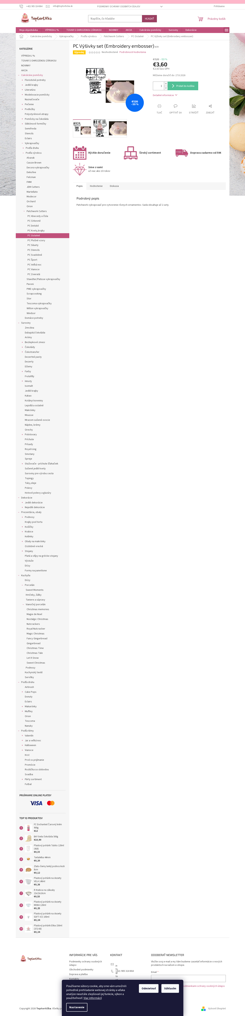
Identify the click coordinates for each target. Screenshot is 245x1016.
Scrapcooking (34, 294)
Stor (29, 298)
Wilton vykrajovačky (37, 308)
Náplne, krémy (32, 425)
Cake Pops (30, 692)
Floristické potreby (35, 80)
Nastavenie (76, 1007)
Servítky (29, 677)
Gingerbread (33, 643)
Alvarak (31, 158)
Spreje (28, 459)
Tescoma (30, 721)
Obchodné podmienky (81, 969)
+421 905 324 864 (125, 971)
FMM (29, 182)
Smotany (29, 454)
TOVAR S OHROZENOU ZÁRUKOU (38, 61)
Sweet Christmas (36, 663)
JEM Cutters (33, 187)
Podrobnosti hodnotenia (133, 52)
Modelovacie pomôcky (37, 95)
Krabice (29, 531)
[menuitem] (28, 30)
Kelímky (29, 536)
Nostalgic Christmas (37, 619)
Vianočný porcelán (36, 604)
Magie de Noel (34, 614)
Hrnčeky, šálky (34, 595)
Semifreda (30, 128)
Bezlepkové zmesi (35, 342)
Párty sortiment (33, 779)
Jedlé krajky (31, 85)
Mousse (29, 415)
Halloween (30, 745)
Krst (27, 755)
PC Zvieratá (34, 274)
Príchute (29, 439)
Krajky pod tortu (33, 522)
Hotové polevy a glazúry (38, 493)
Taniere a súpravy (35, 600)
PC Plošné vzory (36, 240)
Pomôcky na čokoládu (37, 119)
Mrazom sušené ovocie (37, 420)
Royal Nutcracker (36, 629)
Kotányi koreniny (34, 400)
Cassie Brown (34, 163)
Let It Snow (33, 658)
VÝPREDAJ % (28, 56)
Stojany (29, 551)
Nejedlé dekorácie (35, 507)
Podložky (30, 109)
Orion (30, 206)
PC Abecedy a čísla (38, 216)
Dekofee (31, 172)
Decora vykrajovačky (38, 167)
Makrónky (30, 410)
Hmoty (28, 381)
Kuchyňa (25, 575)
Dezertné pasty (33, 357)
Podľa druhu (32, 148)
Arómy (28, 337)
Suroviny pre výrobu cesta (39, 473)
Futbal (28, 784)
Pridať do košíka (185, 85)
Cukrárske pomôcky (32, 75)
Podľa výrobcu (34, 153)
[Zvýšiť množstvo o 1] (166, 84)
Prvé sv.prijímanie (34, 760)
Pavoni (30, 284)
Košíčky (29, 527)
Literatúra (30, 90)
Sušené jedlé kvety (35, 468)
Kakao (28, 396)
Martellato (32, 192)
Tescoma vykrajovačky (39, 303)
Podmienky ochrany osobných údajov (118, 6)
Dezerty (29, 361)
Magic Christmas (35, 633)
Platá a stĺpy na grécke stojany (41, 556)
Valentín (29, 735)
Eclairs (28, 138)
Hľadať (149, 18)
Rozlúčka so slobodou (37, 769)
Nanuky (29, 726)
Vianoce (29, 750)
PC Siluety (33, 245)
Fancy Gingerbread (37, 638)
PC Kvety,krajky (36, 230)
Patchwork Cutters (37, 211)
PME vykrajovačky (36, 289)
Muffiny (29, 711)
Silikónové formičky (35, 124)
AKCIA (24, 70)
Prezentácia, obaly (31, 512)
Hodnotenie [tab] (96, 186)
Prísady (29, 444)
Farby (28, 371)
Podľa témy (27, 731)
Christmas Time (35, 648)
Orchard (31, 201)
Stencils (29, 133)
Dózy (27, 566)
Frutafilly (29, 376)
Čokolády (30, 347)
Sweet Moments (35, 590)
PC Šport (32, 260)
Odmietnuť (149, 988)
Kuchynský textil (33, 672)
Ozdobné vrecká (34, 546)
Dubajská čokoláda (35, 332)
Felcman (31, 177)
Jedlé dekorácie (34, 502)
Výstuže (29, 561)
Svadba (29, 774)
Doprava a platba (78, 974)
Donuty (28, 697)
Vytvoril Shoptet (217, 1008)
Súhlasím (170, 988)
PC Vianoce (34, 269)
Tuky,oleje (30, 483)
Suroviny (26, 323)
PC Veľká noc (35, 265)
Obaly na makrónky (35, 541)
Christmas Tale (35, 653)
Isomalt (29, 386)
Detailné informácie (163, 95)
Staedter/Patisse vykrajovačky (43, 279)
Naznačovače (32, 99)
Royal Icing (30, 449)
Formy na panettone (36, 570)
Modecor (31, 196)
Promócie (30, 765)
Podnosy (29, 517)
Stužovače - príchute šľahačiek (41, 464)
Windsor (31, 313)
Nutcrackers (33, 624)
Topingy (29, 478)
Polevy (28, 488)
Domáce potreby (34, 318)
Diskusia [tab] (114, 186)
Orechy (29, 430)
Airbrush (29, 687)
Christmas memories (38, 609)
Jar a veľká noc (33, 740)
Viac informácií (93, 998)
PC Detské (33, 226)
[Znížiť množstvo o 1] (166, 88)
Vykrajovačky (32, 143)
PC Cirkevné (34, 221)
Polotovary (31, 434)
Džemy (28, 366)
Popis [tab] (80, 186)
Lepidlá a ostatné (34, 405)
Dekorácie (26, 498)
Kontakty (74, 979)
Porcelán (29, 585)
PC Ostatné (34, 235)
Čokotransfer (32, 352)
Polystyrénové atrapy (36, 114)
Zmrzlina (29, 328)
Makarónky (31, 706)
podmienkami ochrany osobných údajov (203, 986)
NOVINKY (25, 65)
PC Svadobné (35, 255)
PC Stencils (34, 250)
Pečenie (29, 104)
